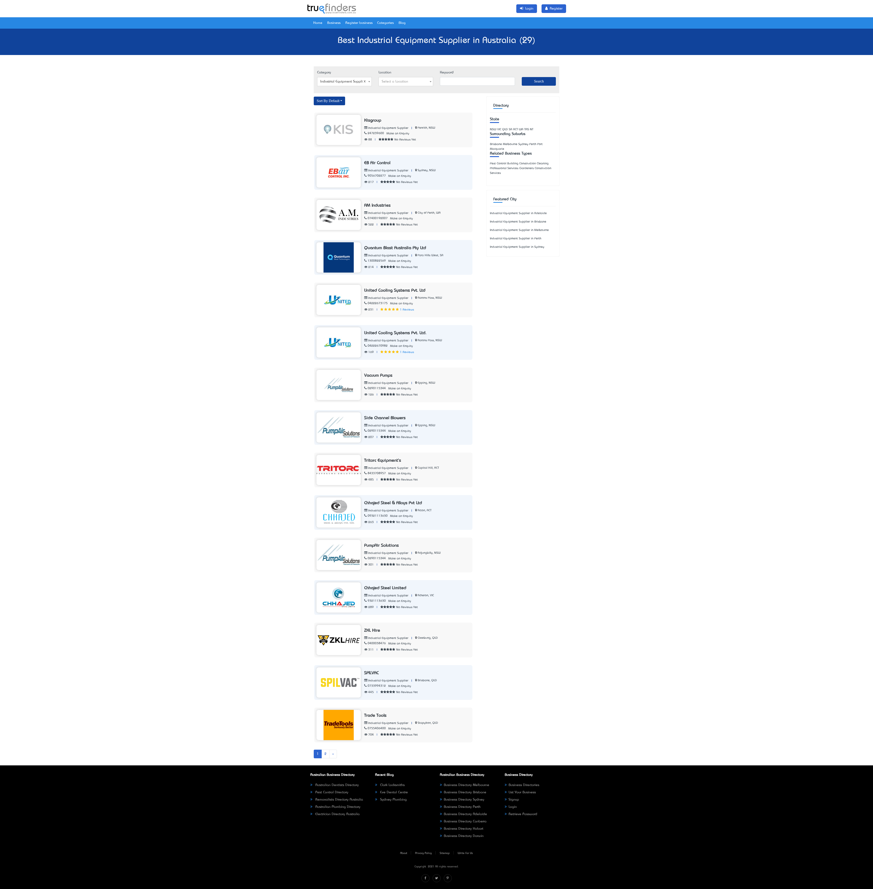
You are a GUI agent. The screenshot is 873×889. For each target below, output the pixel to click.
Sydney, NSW (427, 170)
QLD (505, 129)
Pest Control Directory (331, 792)
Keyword (447, 72)
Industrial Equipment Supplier (387, 128)
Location (385, 72)
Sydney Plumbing (393, 799)
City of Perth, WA (429, 212)
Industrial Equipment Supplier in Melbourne (519, 230)
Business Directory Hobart (463, 828)
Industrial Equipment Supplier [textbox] (343, 81)
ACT (515, 129)
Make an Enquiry (397, 133)
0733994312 (377, 685)
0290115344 (377, 388)
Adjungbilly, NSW (429, 552)
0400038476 (377, 643)
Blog (402, 23)
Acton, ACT (424, 510)
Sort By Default (328, 101)
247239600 (376, 133)
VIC (499, 129)
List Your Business (522, 792)
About (403, 853)
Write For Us (465, 853)
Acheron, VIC (426, 595)
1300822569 (377, 260)
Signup (514, 799)
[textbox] (406, 81)
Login (513, 807)
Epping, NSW (426, 382)
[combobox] (344, 81)
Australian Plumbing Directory (337, 807)
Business (334, 23)
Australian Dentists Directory (336, 785)
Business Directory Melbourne (466, 785)
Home (317, 23)
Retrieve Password (523, 814)
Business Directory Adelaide (465, 814)
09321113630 (378, 515)
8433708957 (377, 473)
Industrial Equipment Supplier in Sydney (517, 246)
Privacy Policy (423, 853)
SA (510, 129)
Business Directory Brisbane (465, 792)
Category (324, 72)
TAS (526, 129)
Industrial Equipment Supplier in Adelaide (518, 213)
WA (521, 129)
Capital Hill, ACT (428, 467)
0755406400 (377, 728)
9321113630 (377, 600)
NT (531, 129)
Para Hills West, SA (430, 255)
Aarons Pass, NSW (430, 297)
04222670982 (378, 345)
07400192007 (378, 218)
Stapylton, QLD (428, 722)
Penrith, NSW (426, 127)
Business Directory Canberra (465, 821)
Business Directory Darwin (464, 836)
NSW (493, 129)
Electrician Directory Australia (337, 814)
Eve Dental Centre (393, 792)
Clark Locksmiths (392, 785)
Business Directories (524, 785)
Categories (385, 23)
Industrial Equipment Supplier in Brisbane (518, 221)
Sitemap (445, 853)
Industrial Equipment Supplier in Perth (515, 238)
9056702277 (377, 175)
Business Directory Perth (462, 807)
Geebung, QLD (428, 637)
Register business (359, 23)
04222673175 (378, 303)
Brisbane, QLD (427, 680)
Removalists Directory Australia (338, 799)
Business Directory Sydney (464, 799)
